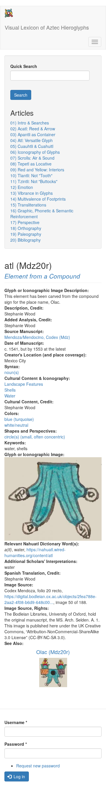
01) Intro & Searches (29, 123)
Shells (10, 390)
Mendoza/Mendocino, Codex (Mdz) (37, 337)
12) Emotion (21, 187)
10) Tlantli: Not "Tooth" (31, 175)
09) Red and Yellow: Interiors (37, 170)
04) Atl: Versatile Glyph (31, 140)
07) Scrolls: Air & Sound (32, 158)
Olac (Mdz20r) (53, 652)
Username (15, 722)
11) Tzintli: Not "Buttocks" (33, 181)
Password (15, 744)
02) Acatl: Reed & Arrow (32, 129)
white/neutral (16, 425)
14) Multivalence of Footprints (38, 199)
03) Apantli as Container (32, 134)
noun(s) (11, 372)
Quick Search (23, 66)
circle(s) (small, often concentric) (34, 437)
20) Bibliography (25, 240)
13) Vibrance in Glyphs (31, 193)
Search (20, 95)
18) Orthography (25, 228)
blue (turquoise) (19, 419)
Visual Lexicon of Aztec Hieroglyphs (47, 27)
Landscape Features (23, 384)
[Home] (8, 13)
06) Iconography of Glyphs (35, 152)
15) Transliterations (28, 205)
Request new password (38, 766)
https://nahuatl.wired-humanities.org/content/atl (35, 552)
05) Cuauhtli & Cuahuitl (31, 146)
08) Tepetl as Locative (31, 164)
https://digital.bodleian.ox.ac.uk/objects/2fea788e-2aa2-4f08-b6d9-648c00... (50, 599)
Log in (18, 776)
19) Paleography (25, 234)
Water (9, 396)
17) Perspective (24, 222)
